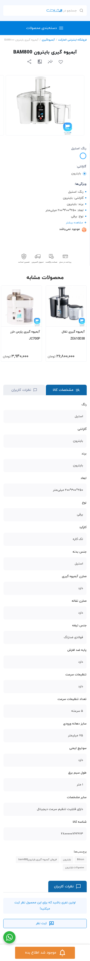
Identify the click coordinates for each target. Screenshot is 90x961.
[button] (50, 61)
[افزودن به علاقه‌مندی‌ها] (60, 62)
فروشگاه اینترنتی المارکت (72, 40)
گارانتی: (81, 166)
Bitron (80, 859)
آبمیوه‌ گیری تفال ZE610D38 (73, 335)
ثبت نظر (41, 923)
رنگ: (78, 148)
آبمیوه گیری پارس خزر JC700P (25, 335)
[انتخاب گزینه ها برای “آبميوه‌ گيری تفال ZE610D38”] (79, 321)
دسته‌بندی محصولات (41, 28)
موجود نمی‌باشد (69, 229)
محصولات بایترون (74, 867)
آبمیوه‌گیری (48, 40)
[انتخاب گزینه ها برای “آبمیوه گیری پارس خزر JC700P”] (34, 321)
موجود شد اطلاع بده (40, 952)
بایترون (67, 859)
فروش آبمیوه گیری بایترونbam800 (37, 859)
